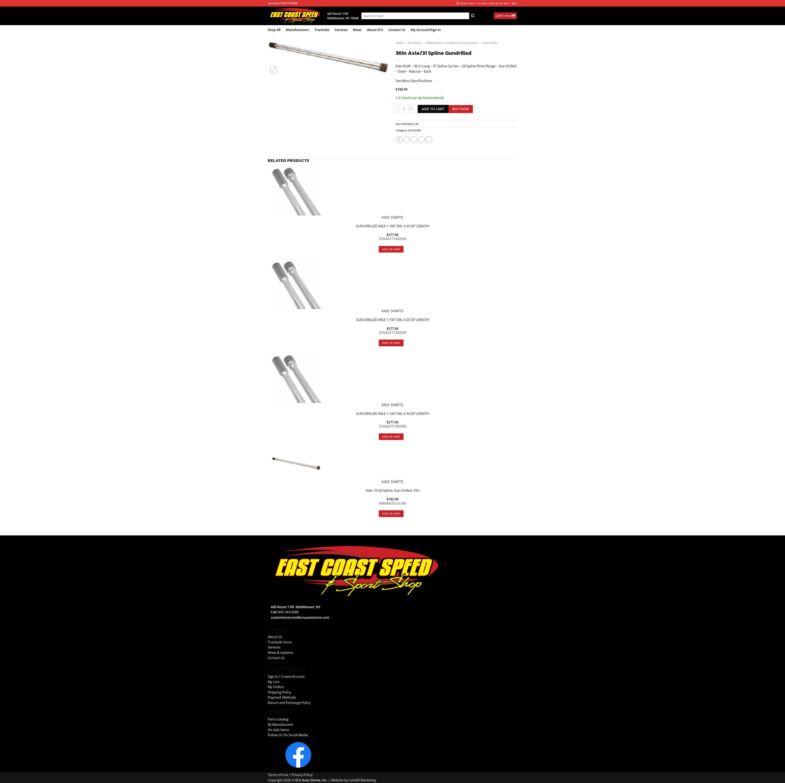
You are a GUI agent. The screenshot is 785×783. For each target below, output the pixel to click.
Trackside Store (280, 642)
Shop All (274, 30)
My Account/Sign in (426, 30)
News (357, 30)
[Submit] (472, 15)
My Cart (274, 682)
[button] (273, 70)
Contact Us (396, 30)
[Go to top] (777, 777)
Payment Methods (282, 697)
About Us (275, 637)
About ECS (375, 30)
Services (341, 30)
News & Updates (280, 652)
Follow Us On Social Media (288, 735)
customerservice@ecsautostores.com (300, 617)
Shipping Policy (279, 692)
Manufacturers (297, 30)
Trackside (321, 30)
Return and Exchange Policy (289, 702)
